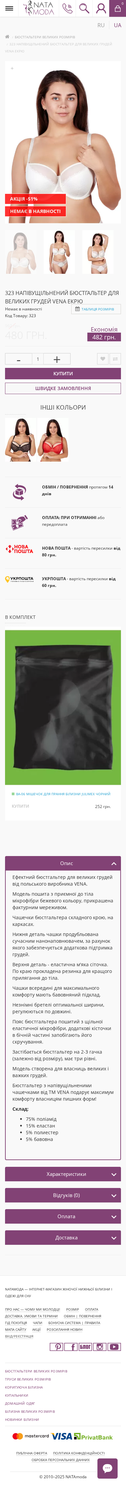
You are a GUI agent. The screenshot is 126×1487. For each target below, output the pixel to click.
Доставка (66, 1237)
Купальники (16, 1395)
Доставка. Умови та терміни (31, 1316)
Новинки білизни (22, 1419)
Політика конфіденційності (79, 1453)
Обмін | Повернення (82, 1316)
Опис (66, 863)
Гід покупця (16, 1322)
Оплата (66, 1216)
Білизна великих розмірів (30, 1411)
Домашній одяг (20, 1403)
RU (101, 25)
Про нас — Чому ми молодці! (32, 1309)
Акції (36, 1329)
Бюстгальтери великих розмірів (45, 37)
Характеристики (66, 1174)
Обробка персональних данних (61, 1459)
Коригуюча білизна (24, 1387)
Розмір (72, 1309)
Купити (63, 373)
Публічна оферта (31, 1453)
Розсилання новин (64, 1329)
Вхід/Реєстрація (19, 1336)
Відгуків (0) (66, 1195)
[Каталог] (9, 8)
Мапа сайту (15, 1329)
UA (117, 25)
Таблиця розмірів (98, 309)
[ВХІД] (100, 8)
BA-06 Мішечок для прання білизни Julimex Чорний (63, 794)
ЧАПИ (37, 1322)
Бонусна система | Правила (74, 1322)
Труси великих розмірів (28, 1379)
